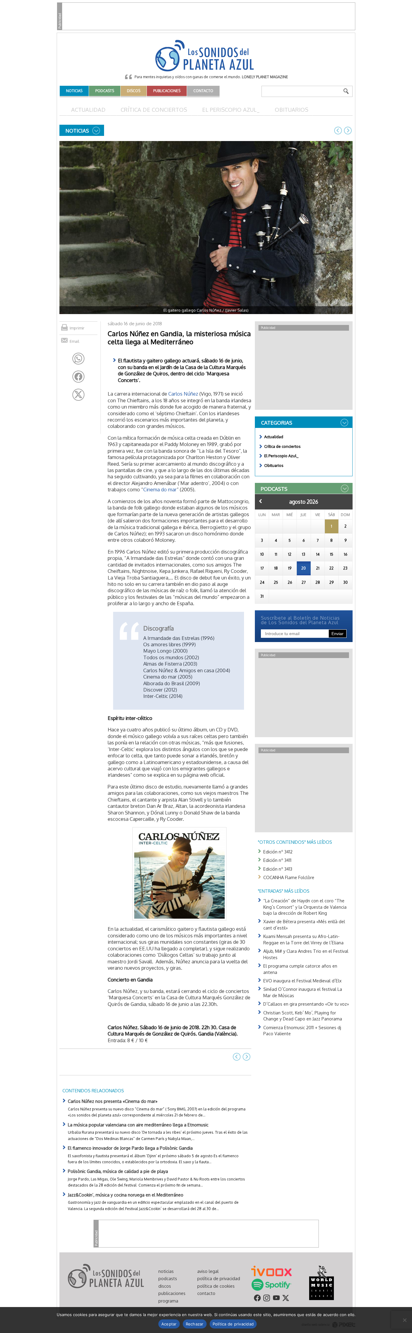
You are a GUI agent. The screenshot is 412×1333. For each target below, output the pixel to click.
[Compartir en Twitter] (78, 395)
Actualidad (88, 109)
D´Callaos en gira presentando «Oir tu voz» (306, 1004)
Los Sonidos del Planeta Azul (206, 56)
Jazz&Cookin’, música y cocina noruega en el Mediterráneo (125, 1194)
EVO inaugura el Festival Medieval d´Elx (302, 980)
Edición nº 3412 (278, 851)
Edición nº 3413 (277, 869)
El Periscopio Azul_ (231, 109)
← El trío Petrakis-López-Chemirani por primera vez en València (338, 130)
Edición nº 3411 (277, 860)
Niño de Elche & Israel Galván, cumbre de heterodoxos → (348, 130)
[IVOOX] (271, 1270)
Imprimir (77, 328)
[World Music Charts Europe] (321, 1282)
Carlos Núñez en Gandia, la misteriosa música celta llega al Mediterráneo (179, 337)
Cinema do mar (160, 489)
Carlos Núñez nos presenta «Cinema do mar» (112, 1101)
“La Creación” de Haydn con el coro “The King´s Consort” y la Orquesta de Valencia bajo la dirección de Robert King (305, 907)
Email (74, 341)
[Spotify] (271, 1284)
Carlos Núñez (183, 393)
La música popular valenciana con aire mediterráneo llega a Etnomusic (138, 1124)
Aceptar (169, 1324)
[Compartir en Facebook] (78, 377)
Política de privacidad (233, 1324)
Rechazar (195, 1324)
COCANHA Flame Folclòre (288, 877)
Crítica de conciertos (154, 109)
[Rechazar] (404, 1320)
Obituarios (291, 109)
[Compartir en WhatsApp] (78, 359)
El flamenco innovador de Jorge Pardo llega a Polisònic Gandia (130, 1148)
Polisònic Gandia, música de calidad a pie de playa (118, 1171)
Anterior (260, 501)
